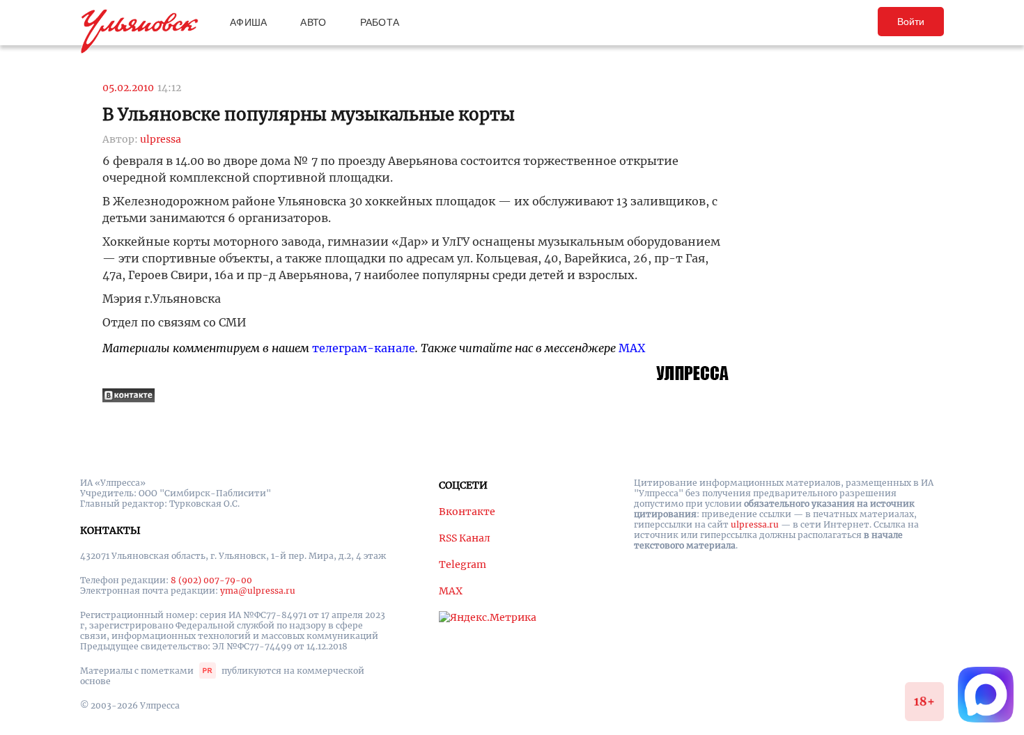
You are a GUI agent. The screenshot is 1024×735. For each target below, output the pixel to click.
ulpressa (160, 139)
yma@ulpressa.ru (257, 590)
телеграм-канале (363, 348)
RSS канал (464, 538)
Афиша (248, 22)
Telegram (462, 564)
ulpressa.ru (755, 524)
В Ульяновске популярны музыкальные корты (308, 114)
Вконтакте (467, 511)
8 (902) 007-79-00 (211, 580)
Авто (313, 22)
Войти (910, 21)
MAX (632, 348)
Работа (380, 22)
